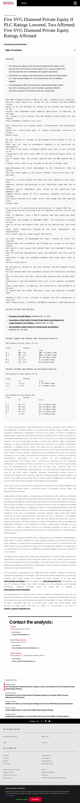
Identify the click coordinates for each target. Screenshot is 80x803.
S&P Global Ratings (11, 729)
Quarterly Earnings (47, 761)
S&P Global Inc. (10, 748)
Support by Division (8, 772)
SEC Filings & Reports (47, 763)
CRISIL (5, 742)
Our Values (6, 755)
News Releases (46, 758)
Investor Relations (46, 755)
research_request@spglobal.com (17, 609)
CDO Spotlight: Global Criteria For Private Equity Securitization (33, 327)
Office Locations (7, 778)
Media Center (45, 736)
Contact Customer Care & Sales (11, 769)
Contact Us (44, 742)
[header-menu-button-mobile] (75, 3)
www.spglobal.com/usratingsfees (17, 590)
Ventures (5, 761)
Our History (6, 758)
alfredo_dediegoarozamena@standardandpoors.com (25, 648)
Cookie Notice (10, 795)
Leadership (45, 775)
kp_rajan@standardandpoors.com (21, 634)
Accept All (35, 799)
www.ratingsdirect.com (52, 581)
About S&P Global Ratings (10, 736)
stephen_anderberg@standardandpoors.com (23, 661)
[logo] (8, 3)
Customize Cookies (22, 799)
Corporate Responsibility (48, 772)
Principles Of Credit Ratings (20, 316)
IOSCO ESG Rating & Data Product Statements (54, 778)
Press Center (6, 763)
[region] (40, 794)
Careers (44, 769)
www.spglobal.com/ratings (14, 581)
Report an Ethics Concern (10, 775)
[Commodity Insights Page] (42, 721)
